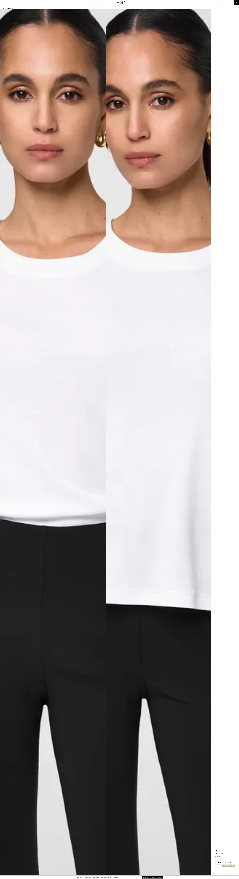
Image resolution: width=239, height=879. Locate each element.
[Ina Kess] (216, 851)
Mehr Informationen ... (114, 877)
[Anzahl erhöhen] (220, 866)
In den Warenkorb (228, 865)
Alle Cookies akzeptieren (156, 877)
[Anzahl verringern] (216, 866)
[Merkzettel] (227, 2)
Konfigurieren (146, 877)
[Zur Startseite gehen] (119, 2)
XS (219, 862)
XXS (216, 862)
